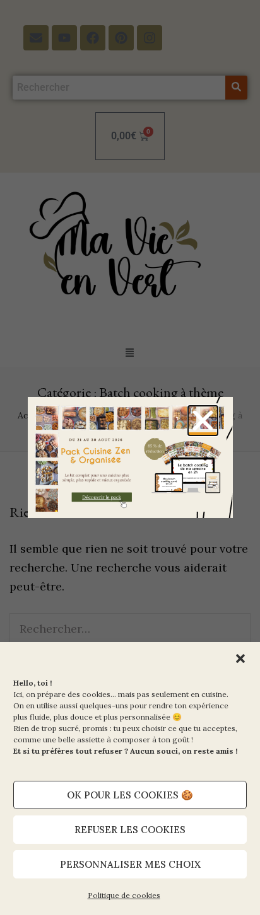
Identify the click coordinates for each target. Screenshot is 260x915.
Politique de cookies (124, 895)
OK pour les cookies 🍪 (130, 795)
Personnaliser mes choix (130, 864)
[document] (130, 457)
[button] (240, 658)
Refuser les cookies (130, 830)
